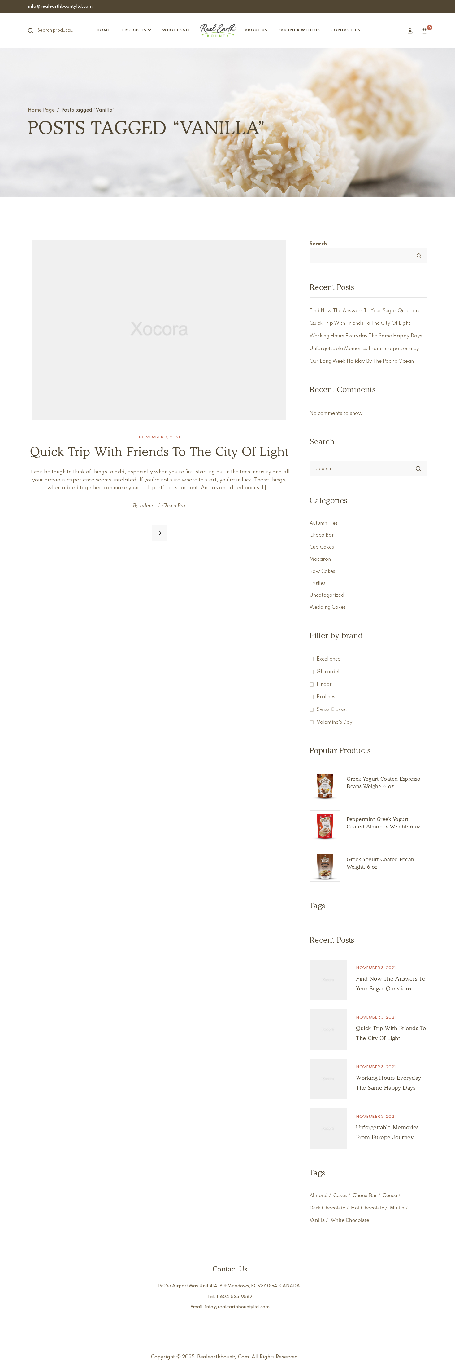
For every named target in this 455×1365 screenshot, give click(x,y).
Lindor (324, 684)
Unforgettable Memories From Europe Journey (364, 348)
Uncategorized (327, 595)
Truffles (318, 583)
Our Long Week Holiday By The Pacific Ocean (362, 361)
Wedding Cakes (328, 607)
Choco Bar (174, 505)
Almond (319, 1195)
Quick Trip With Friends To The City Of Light (159, 451)
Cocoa (390, 1195)
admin (147, 505)
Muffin (397, 1208)
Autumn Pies (324, 523)
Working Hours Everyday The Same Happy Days (366, 336)
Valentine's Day (335, 722)
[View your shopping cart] (424, 30)
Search (34, 30)
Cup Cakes (322, 547)
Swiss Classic (332, 709)
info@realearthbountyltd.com (60, 6)
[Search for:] (368, 468)
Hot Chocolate (367, 1208)
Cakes (340, 1195)
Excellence (328, 659)
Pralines (326, 697)
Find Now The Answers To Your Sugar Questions (365, 311)
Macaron (320, 559)
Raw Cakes (322, 571)
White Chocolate (350, 1220)
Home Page (41, 110)
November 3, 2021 (159, 437)
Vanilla (317, 1220)
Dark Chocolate (327, 1208)
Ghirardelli (329, 671)
